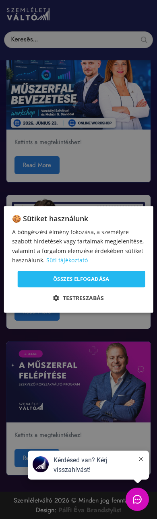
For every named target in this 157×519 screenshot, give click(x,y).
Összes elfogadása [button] (81, 278)
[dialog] (78, 259)
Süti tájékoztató (67, 260)
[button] (78, 298)
